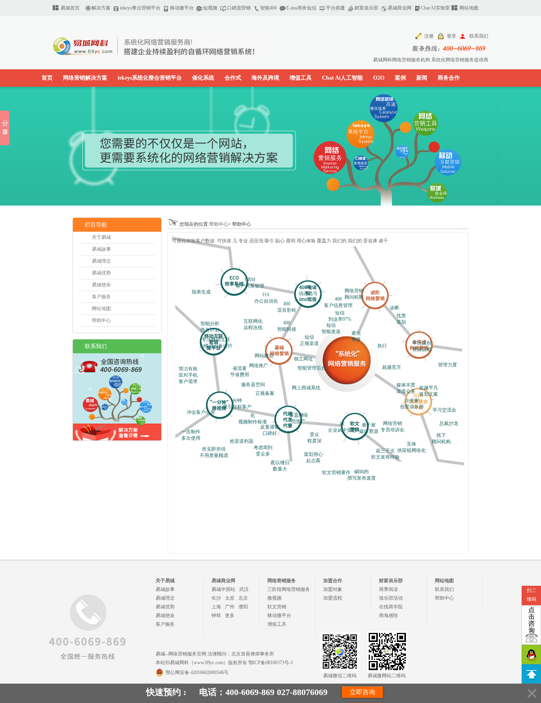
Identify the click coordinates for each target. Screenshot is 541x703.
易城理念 (101, 261)
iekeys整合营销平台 (140, 8)
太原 (229, 598)
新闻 (421, 78)
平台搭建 (335, 8)
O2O (379, 78)
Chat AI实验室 (435, 8)
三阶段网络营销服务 (288, 589)
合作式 (233, 78)
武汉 (244, 589)
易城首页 (70, 8)
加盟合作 (332, 580)
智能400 (268, 8)
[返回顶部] (531, 674)
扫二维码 (531, 595)
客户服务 (101, 296)
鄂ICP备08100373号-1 (270, 662)
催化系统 (203, 78)
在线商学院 (391, 607)
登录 (451, 36)
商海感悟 (388, 615)
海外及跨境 (265, 78)
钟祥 (216, 615)
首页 (47, 78)
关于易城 (101, 237)
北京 (243, 598)
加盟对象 (332, 589)
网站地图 (468, 8)
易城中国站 (223, 589)
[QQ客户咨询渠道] (531, 654)
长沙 (216, 598)
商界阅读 (388, 589)
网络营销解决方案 (85, 78)
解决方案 (100, 8)
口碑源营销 (239, 8)
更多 (229, 615)
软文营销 (276, 607)
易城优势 (101, 273)
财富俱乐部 (366, 8)
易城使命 (101, 285)
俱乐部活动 (391, 598)
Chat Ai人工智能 (342, 78)
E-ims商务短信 (301, 8)
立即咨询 (362, 692)
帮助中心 (101, 320)
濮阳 (243, 607)
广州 (229, 607)
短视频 (210, 8)
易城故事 (101, 249)
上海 (216, 607)
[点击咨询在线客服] (531, 625)
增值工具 (301, 78)
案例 (400, 78)
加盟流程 (332, 598)
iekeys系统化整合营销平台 (150, 78)
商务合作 (449, 78)
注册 (429, 36)
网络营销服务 (281, 580)
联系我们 (478, 36)
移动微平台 (182, 8)
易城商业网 (399, 8)
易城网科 (167, 45)
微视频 (274, 598)
